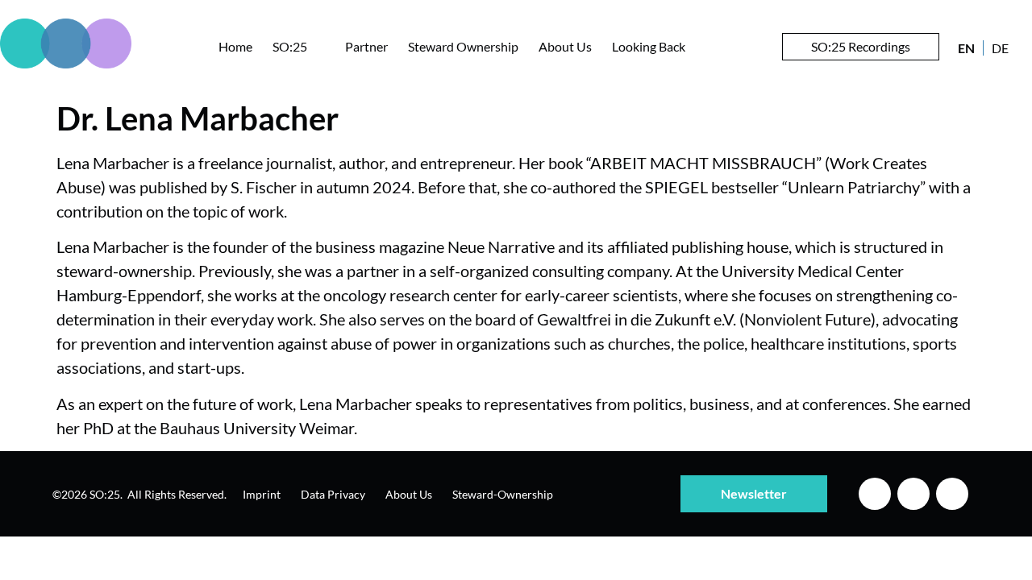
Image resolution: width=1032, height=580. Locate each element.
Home (235, 46)
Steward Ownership (463, 46)
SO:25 (290, 46)
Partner (366, 46)
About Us (565, 46)
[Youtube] (952, 494)
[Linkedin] (875, 494)
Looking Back (648, 46)
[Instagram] (913, 494)
